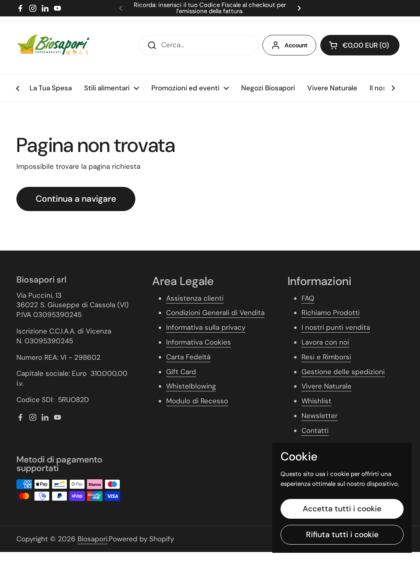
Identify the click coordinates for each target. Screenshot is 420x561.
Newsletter (319, 415)
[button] (359, 45)
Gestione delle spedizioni (343, 371)
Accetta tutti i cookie (342, 509)
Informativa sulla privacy (205, 327)
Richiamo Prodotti (330, 312)
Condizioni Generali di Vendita (215, 312)
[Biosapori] (52, 45)
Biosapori (92, 538)
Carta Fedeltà (188, 356)
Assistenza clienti (195, 298)
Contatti (315, 430)
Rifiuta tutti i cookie (342, 534)
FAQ (307, 298)
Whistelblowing (191, 386)
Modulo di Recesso (197, 400)
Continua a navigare (76, 199)
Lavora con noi (325, 342)
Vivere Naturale (326, 386)
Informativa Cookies (198, 342)
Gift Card (181, 371)
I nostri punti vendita (335, 327)
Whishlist (316, 400)
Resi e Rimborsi (326, 356)
